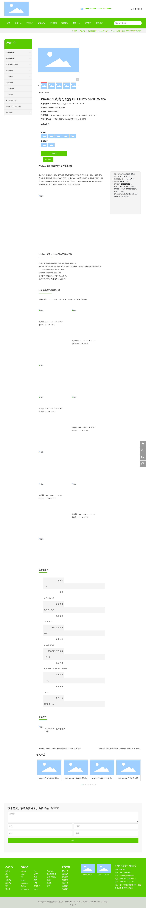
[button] (83, 784)
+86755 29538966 (128, 879)
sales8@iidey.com (127, 876)
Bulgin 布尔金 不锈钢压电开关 (128, 778)
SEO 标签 (104, 902)
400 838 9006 (90, 9)
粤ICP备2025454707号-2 (73, 902)
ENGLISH (138, 9)
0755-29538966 (104, 9)
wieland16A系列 (103, 31)
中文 (131, 9)
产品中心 (83, 31)
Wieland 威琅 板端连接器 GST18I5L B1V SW (116, 749)
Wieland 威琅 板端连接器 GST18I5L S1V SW (63, 749)
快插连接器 (92, 31)
